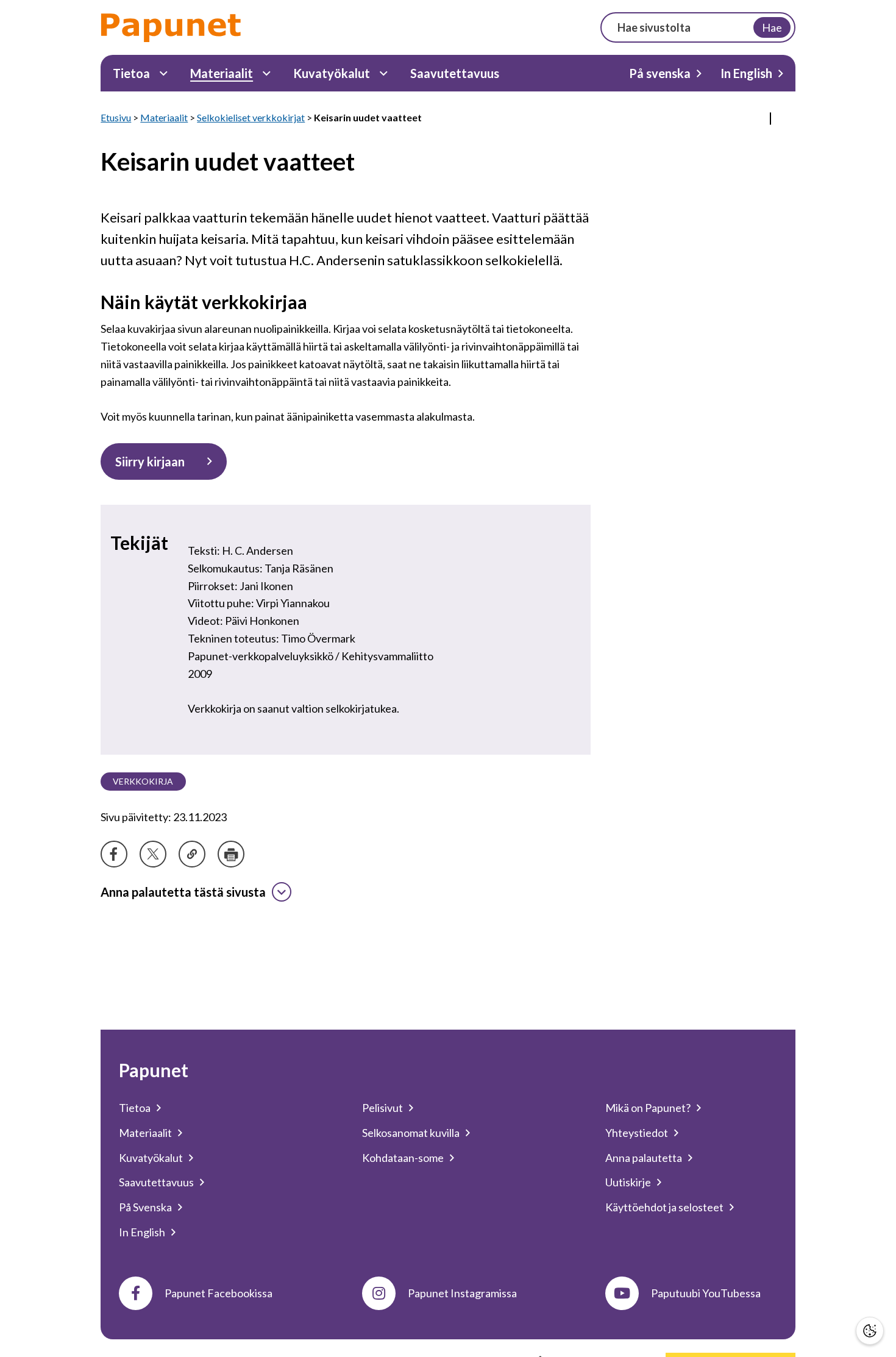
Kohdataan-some (403, 1157)
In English (746, 73)
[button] (870, 1331)
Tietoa (131, 73)
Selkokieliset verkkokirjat (251, 117)
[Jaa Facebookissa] (114, 854)
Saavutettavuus (454, 73)
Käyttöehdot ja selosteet (664, 1207)
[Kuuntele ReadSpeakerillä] (770, 118)
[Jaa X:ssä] (153, 854)
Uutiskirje (628, 1182)
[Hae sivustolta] (697, 27)
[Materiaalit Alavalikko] (266, 73)
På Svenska (145, 1207)
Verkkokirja (143, 781)
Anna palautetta (643, 1157)
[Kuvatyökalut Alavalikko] (383, 73)
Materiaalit (221, 73)
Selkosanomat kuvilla (411, 1132)
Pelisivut (382, 1107)
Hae (772, 27)
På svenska (660, 73)
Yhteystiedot (636, 1132)
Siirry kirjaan (150, 461)
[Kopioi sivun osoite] (192, 854)
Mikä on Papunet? (648, 1107)
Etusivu (116, 117)
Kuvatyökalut (331, 73)
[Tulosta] (231, 854)
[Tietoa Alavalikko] (163, 73)
